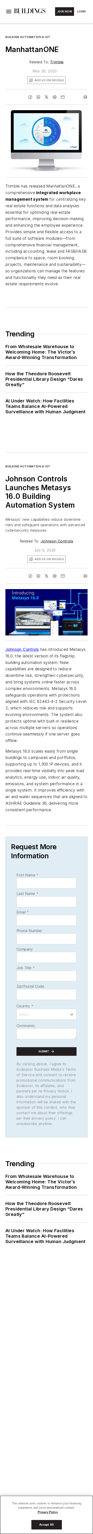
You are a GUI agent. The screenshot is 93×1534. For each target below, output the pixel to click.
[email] (62, 97)
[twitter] (46, 97)
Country (24, 1006)
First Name (27, 875)
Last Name (27, 893)
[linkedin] (38, 97)
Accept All (46, 1524)
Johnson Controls (57, 541)
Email (22, 912)
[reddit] (54, 97)
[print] (85, 97)
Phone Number (29, 930)
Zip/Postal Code (30, 986)
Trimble (57, 62)
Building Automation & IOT (27, 37)
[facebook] (30, 97)
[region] (46, 1515)
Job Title (25, 968)
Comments (25, 1025)
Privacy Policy (48, 1512)
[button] (8, 11)
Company (24, 949)
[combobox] (46, 1014)
